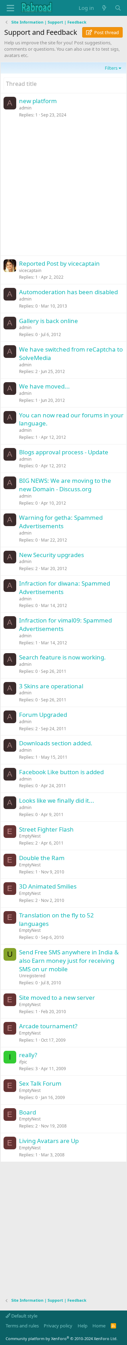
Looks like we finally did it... (56, 800)
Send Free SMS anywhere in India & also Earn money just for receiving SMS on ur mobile (69, 960)
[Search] (118, 7)
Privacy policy (58, 1325)
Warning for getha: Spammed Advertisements (61, 521)
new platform (38, 101)
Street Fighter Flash (46, 829)
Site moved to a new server (57, 997)
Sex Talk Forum (40, 1083)
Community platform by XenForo (61, 1338)
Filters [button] (111, 68)
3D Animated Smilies (48, 886)
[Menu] (10, 8)
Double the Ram (42, 858)
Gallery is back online (48, 321)
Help (82, 1325)
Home (98, 1325)
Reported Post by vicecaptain (59, 263)
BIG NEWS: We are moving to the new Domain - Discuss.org (65, 484)
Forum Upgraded (43, 715)
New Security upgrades (51, 555)
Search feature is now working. (62, 657)
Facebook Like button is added (61, 772)
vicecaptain (30, 270)
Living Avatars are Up (49, 1141)
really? (28, 1055)
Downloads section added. (55, 743)
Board (27, 1112)
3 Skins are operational (51, 686)
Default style (23, 1316)
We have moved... (44, 386)
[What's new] (104, 7)
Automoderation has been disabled (68, 292)
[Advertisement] (63, 188)
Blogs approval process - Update (63, 452)
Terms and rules (22, 1325)
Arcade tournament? (48, 1026)
